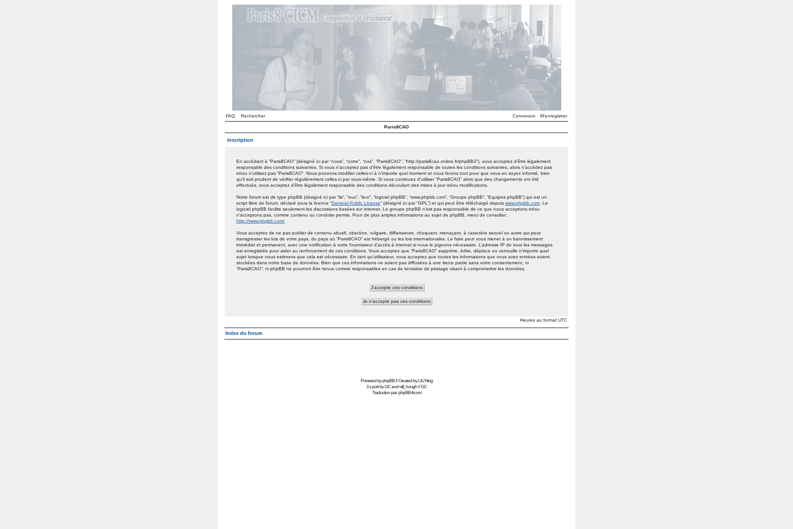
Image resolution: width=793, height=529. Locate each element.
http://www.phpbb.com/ (260, 220)
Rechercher (253, 115)
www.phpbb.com (522, 203)
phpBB (388, 380)
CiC (388, 386)
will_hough (408, 386)
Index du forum (243, 333)
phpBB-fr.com (409, 392)
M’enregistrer (553, 115)
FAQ (230, 115)
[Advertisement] (396, 354)
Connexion (524, 115)
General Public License (355, 203)
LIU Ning (425, 380)
